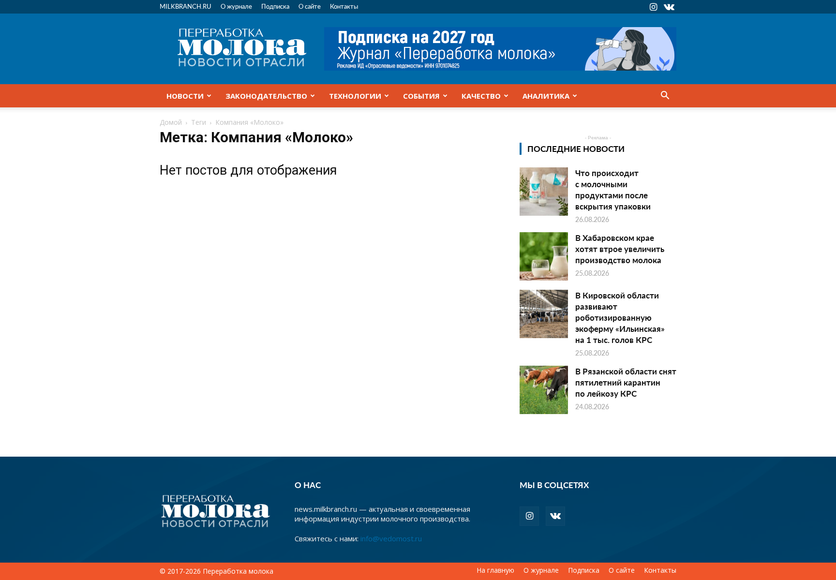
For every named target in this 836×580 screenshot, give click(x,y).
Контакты (344, 6)
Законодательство (266, 96)
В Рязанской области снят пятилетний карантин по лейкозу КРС (625, 382)
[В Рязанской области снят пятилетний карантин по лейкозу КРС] (544, 390)
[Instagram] (653, 7)
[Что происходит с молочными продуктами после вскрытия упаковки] (544, 191)
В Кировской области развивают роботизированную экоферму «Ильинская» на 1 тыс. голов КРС (620, 317)
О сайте (310, 6)
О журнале (236, 6)
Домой (171, 122)
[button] (664, 96)
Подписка (275, 6)
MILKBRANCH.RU (185, 6)
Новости (185, 96)
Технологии (355, 96)
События (421, 96)
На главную (495, 570)
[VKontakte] (669, 7)
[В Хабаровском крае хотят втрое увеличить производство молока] (544, 256)
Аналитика (545, 96)
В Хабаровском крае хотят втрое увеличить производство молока (619, 249)
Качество (481, 96)
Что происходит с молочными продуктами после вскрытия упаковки (613, 189)
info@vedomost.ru (391, 538)
